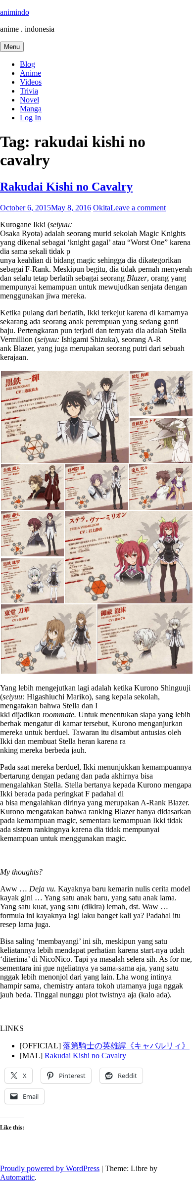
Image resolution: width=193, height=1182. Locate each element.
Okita (101, 207)
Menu (12, 46)
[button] (64, 417)
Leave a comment (138, 207)
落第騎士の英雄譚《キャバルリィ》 (126, 1045)
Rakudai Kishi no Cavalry (66, 186)
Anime (30, 73)
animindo (14, 12)
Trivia (29, 91)
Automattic (17, 1177)
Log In (30, 117)
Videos (31, 82)
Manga (31, 108)
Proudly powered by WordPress (49, 1168)
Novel (29, 100)
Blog (27, 64)
